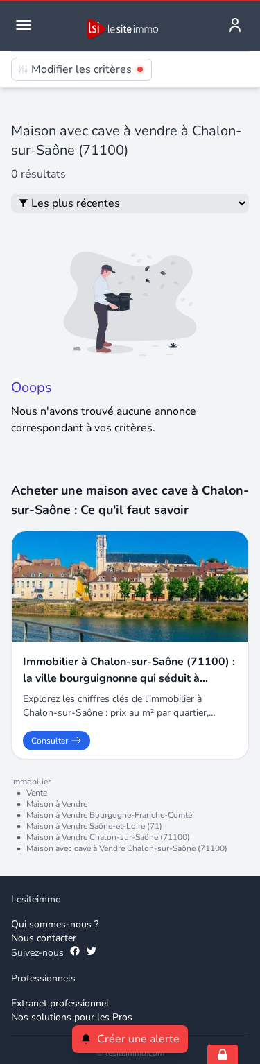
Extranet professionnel (60, 1003)
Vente (36, 792)
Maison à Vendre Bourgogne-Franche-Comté (109, 815)
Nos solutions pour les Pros (71, 1017)
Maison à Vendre (56, 803)
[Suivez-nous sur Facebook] (74, 953)
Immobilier (31, 781)
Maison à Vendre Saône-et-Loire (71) (94, 826)
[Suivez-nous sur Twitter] (91, 953)
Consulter (49, 740)
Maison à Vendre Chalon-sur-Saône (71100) (108, 837)
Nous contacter (43, 938)
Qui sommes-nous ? (54, 924)
